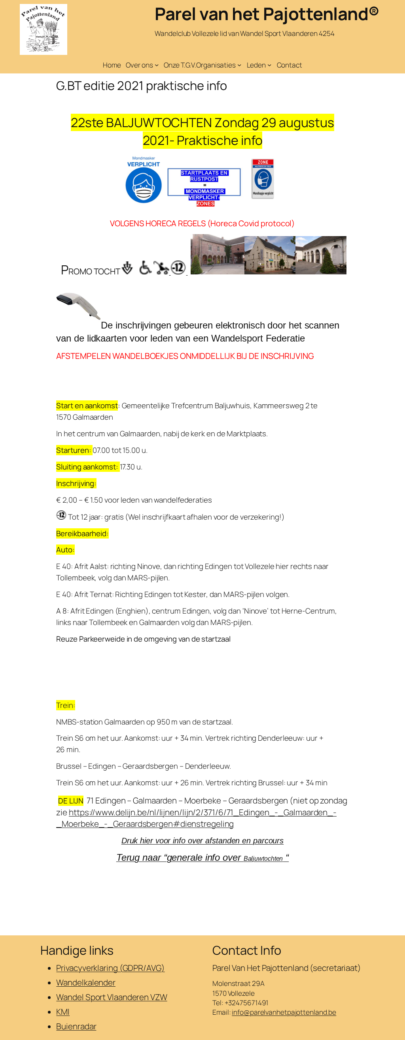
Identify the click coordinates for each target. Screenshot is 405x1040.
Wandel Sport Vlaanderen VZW (111, 996)
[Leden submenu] (269, 65)
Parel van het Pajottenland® (267, 13)
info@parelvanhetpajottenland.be (284, 1012)
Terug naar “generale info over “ (202, 857)
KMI (63, 1011)
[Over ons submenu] (157, 65)
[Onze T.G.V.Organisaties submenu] (239, 65)
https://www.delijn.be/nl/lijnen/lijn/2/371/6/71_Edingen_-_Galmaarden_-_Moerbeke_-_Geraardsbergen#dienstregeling (196, 818)
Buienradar (76, 1026)
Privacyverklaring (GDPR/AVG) (110, 967)
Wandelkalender (85, 982)
